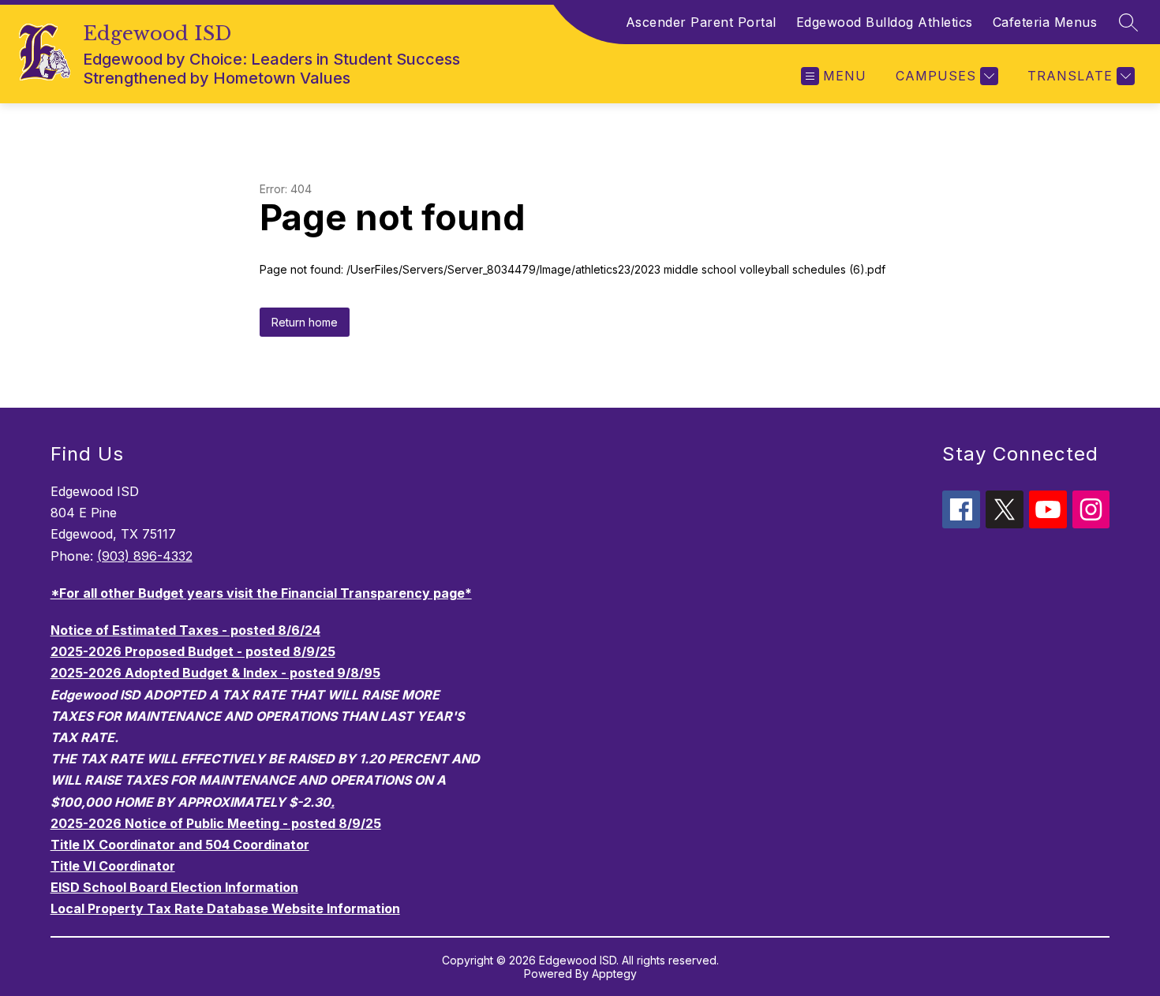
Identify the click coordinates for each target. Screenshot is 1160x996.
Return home (304, 322)
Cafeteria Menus (1045, 22)
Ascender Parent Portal (701, 22)
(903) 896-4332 (145, 556)
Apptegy (614, 973)
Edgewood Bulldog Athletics (884, 22)
